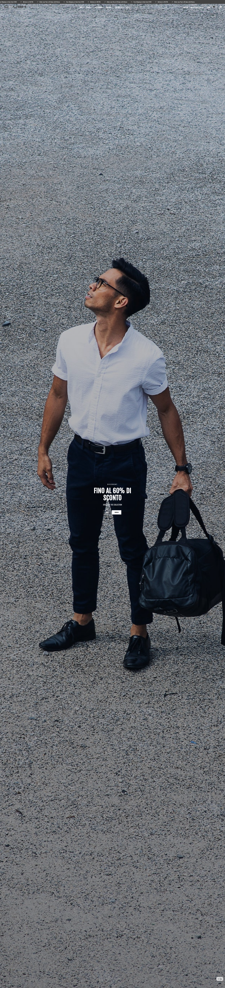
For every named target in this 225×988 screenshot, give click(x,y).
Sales (127, 7)
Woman (88, 7)
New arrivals (119, 7)
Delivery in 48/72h (37, 2)
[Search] (216, 7)
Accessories (98, 7)
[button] (107, 512)
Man (81, 7)
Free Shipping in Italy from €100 (17, 2)
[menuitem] (81, 7)
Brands (108, 7)
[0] (219, 7)
